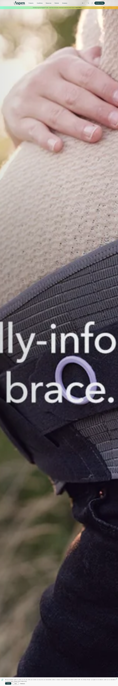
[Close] (104, 7)
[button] (31, 3)
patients (57, 3)
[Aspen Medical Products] (19, 3)
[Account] (92, 3)
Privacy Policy (17, 681)
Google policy (24, 681)
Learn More (78, 7)
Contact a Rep (99, 3)
